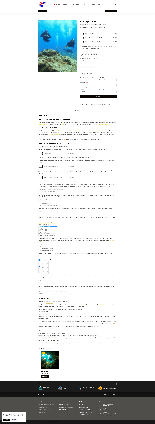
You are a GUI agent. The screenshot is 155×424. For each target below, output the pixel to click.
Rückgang (14, 419)
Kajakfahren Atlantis (63, 404)
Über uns (81, 404)
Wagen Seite (101, 304)
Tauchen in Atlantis (63, 406)
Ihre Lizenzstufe (84, 82)
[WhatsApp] (43, 394)
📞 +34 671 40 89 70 (110, 11)
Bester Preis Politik (83, 407)
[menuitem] (56, 4)
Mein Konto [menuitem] (106, 394)
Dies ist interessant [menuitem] (96, 4)
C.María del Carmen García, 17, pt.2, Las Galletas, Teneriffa (109, 414)
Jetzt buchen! (42, 10)
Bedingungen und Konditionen (65, 130)
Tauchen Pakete (42, 124)
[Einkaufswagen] (115, 5)
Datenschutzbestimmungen (80, 130)
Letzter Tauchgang (105, 88)
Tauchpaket (88, 102)
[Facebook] (38, 394)
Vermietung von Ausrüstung (86, 51)
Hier (63, 124)
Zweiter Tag (101, 77)
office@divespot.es (107, 409)
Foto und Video (89, 58)
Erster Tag (87, 77)
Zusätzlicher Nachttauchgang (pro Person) (95, 37)
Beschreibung (77, 110)
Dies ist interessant (103, 124)
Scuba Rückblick (98, 46)
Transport (90, 69)
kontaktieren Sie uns (55, 134)
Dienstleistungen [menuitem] (74, 4)
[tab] (77, 110)
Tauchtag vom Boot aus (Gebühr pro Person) (95, 41)
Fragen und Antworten (84, 406)
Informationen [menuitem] (85, 4)
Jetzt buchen (98, 96)
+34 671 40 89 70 (107, 405)
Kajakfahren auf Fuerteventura (66, 407)
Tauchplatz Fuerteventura (65, 409)
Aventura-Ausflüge (63, 411)
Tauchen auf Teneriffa (98, 104)
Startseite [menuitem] (65, 4)
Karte (114, 323)
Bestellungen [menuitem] (114, 394)
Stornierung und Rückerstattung (97, 130)
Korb (85, 304)
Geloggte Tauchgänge (87, 88)
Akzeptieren (7, 419)
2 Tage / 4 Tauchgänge (90, 33)
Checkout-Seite (49, 303)
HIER (65, 139)
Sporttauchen (107, 104)
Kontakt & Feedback (84, 414)
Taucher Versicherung (88, 63)
